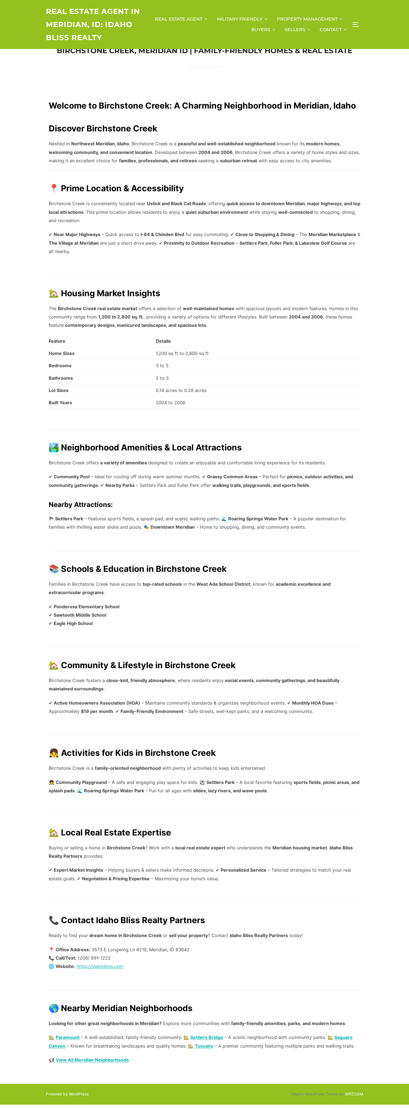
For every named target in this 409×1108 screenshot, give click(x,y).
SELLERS (295, 29)
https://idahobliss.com (100, 966)
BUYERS (260, 29)
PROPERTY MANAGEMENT (307, 19)
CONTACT (331, 29)
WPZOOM (354, 1094)
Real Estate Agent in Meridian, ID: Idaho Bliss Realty (93, 24)
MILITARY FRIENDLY (239, 19)
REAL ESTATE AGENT (178, 19)
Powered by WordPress (67, 1094)
